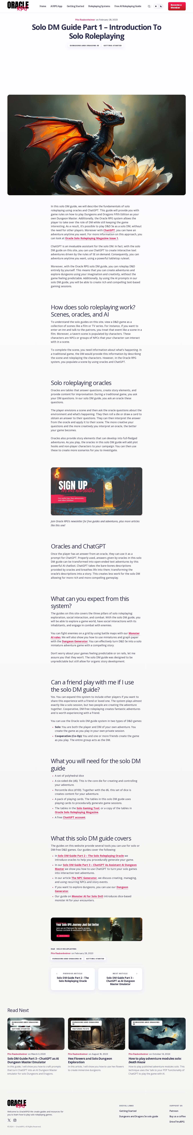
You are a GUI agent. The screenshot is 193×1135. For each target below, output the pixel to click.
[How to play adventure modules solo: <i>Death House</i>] (157, 1034)
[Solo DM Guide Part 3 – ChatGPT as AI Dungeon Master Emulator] (120, 979)
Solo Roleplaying (67, 949)
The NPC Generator (84, 878)
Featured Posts (80, 1029)
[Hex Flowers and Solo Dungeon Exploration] (96, 1034)
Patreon (174, 1111)
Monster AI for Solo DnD (87, 896)
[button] (149, 6)
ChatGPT (109, 230)
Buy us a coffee (178, 1116)
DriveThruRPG (177, 1121)
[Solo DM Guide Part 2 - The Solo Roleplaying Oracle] (73, 979)
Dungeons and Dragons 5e (84, 45)
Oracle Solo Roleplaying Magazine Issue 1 (91, 238)
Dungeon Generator (75, 641)
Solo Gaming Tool (88, 808)
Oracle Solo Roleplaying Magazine (76, 812)
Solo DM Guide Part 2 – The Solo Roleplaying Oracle (90, 855)
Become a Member (176, 6)
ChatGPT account (74, 817)
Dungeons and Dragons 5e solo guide (138, 1116)
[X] (9, 1120)
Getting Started (113, 45)
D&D (53, 949)
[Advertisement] (96, 73)
